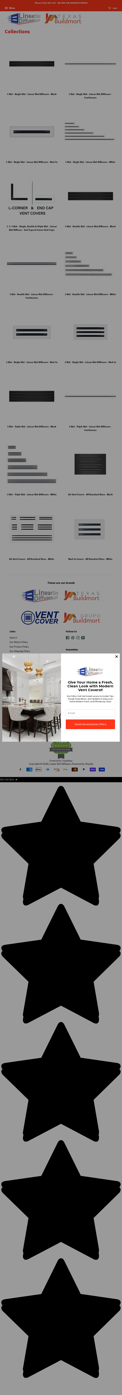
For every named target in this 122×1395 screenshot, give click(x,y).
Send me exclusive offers (90, 724)
